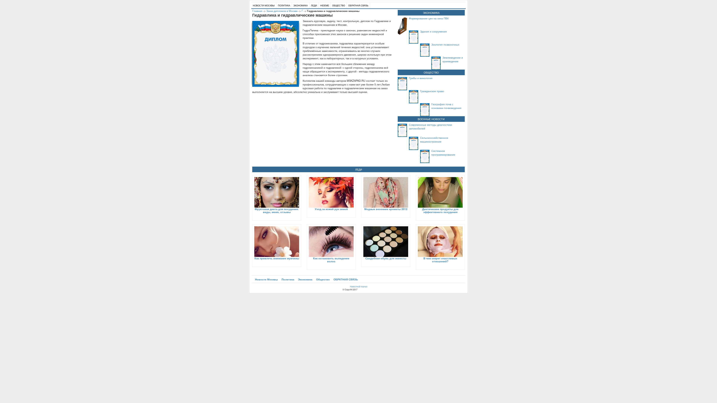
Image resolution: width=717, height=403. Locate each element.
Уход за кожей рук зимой (331, 209)
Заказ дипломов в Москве (282, 11)
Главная (257, 11)
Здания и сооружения (433, 31)
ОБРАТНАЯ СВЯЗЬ (358, 5)
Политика (284, 5)
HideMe (324, 5)
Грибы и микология (420, 78)
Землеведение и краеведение (453, 59)
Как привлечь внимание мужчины (276, 258)
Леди (314, 5)
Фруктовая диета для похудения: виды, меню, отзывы (277, 210)
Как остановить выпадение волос (331, 259)
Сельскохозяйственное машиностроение (434, 139)
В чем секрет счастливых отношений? (440, 259)
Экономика (300, 5)
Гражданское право (432, 91)
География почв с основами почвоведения (446, 106)
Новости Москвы (264, 5)
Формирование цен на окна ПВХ (429, 18)
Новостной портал (358, 286)
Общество (338, 5)
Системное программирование (443, 152)
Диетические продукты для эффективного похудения (440, 210)
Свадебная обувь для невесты (385, 258)
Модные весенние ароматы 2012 (385, 209)
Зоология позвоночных (445, 44)
